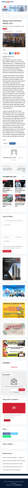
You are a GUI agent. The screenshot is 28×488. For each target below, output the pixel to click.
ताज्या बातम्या (5, 28)
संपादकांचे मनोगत (14, 367)
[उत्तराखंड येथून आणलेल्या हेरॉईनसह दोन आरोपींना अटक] (20, 198)
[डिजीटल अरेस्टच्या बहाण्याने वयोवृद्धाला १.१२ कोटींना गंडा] (8, 183)
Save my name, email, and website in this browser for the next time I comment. (12, 247)
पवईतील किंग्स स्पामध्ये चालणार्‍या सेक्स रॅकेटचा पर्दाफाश (12, 463)
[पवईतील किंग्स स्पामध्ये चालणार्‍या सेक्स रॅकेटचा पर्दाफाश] (8, 198)
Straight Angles (18, 485)
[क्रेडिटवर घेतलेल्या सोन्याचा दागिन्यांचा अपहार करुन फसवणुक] (20, 183)
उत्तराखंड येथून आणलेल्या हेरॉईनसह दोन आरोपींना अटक (13, 466)
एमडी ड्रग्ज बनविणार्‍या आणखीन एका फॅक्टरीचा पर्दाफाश (21, 170)
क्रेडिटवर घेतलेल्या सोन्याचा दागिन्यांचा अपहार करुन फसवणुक (14, 460)
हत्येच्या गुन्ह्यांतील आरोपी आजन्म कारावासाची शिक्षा (11, 470)
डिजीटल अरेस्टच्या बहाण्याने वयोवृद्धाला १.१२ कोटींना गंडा (13, 457)
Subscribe (21, 389)
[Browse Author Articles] (14, 152)
